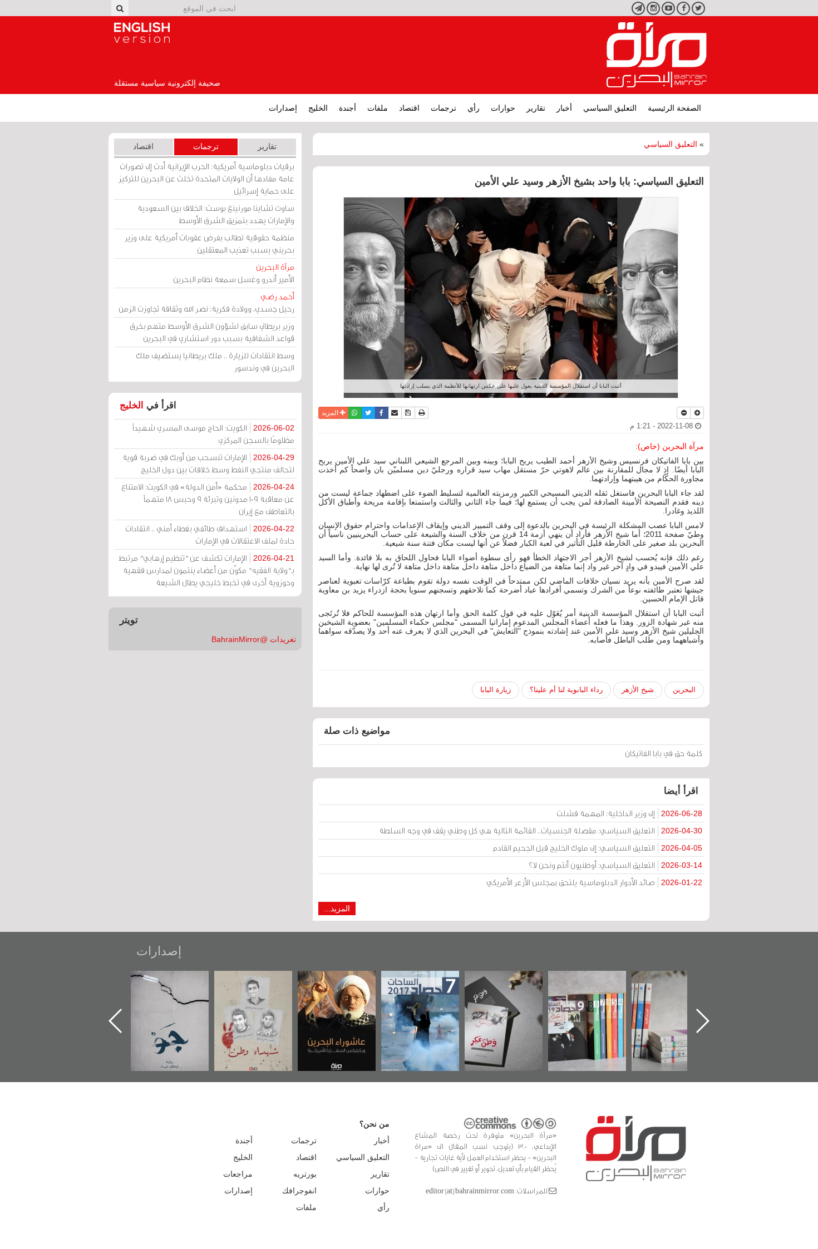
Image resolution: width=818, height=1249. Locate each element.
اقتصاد (409, 107)
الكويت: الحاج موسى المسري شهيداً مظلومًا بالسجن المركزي (213, 434)
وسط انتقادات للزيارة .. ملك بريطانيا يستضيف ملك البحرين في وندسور (215, 361)
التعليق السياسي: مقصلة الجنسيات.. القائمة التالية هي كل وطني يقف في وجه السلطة (540, 830)
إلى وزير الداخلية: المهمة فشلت (629, 813)
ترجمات (443, 107)
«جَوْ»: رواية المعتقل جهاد (264, 989)
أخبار (564, 107)
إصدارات (283, 107)
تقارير (535, 107)
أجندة (347, 107)
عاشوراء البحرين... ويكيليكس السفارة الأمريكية (431, 996)
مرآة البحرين (657, 55)
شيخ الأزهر (638, 689)
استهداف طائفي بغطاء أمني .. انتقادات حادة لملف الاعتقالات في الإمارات (209, 534)
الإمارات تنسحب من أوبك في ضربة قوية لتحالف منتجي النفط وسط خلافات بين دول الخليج (208, 463)
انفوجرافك (299, 1190)
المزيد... (337, 908)
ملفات (377, 107)
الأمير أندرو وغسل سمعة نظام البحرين (233, 273)
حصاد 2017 (515, 983)
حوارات (503, 107)
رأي (473, 107)
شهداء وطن (348, 983)
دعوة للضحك (180, 983)
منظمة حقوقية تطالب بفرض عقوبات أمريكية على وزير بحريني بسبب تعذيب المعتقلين (209, 243)
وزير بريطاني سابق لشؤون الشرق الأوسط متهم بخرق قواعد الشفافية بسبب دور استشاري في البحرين (212, 332)
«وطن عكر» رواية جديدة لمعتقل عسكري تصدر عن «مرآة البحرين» (598, 1003)
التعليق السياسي (610, 107)
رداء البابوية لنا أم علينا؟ (566, 689)
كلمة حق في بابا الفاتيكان (663, 753)
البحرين (684, 689)
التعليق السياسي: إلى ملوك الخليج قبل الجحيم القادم (597, 847)
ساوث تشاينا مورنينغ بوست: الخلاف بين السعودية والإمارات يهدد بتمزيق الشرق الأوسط (215, 214)
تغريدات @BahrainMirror (253, 639)
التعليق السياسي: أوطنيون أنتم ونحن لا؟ (615, 865)
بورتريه (305, 1173)
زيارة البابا (495, 689)
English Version (142, 33)
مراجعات (238, 1173)
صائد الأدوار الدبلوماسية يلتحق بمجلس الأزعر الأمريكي (594, 882)
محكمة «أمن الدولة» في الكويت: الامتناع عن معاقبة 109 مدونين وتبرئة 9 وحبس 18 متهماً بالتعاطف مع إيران (207, 499)
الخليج (318, 107)
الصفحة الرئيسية (674, 107)
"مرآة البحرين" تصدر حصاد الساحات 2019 (681, 996)
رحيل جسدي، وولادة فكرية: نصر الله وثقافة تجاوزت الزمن (206, 302)
